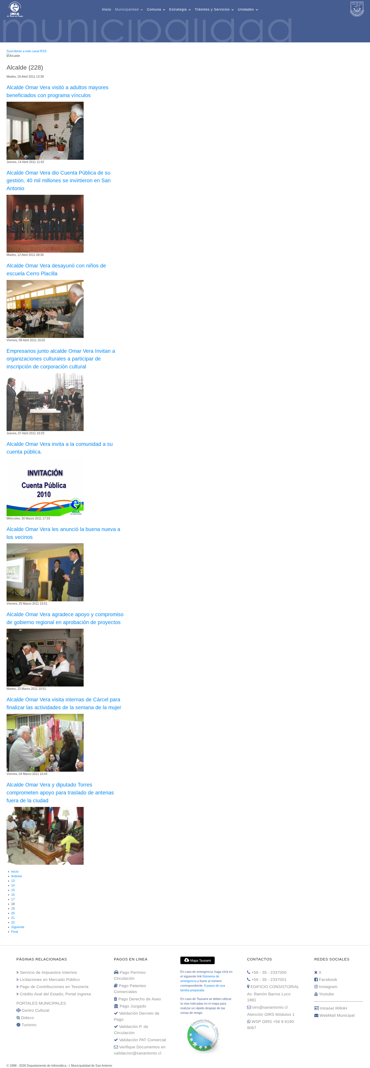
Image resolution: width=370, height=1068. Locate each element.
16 (13, 894)
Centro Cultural (35, 1010)
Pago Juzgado (133, 1006)
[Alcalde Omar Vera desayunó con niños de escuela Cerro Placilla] (45, 308)
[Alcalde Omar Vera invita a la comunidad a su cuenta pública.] (45, 487)
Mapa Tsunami (200, 960)
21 (13, 917)
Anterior (16, 876)
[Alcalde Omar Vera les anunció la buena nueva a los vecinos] (45, 572)
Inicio (14, 871)
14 (13, 885)
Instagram (328, 986)
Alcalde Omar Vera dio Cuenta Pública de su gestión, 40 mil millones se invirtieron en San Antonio (59, 181)
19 (13, 908)
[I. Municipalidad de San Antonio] (15, 8)
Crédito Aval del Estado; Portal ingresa (55, 994)
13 (13, 880)
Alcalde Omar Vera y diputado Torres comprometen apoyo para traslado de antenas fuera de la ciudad (60, 792)
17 (13, 899)
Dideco (27, 1017)
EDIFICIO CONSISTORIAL (275, 986)
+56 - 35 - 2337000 (269, 972)
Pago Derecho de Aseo (139, 999)
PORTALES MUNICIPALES (41, 1003)
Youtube (326, 994)
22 (13, 922)
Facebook (328, 979)
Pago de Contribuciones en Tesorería (54, 986)
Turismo (29, 1025)
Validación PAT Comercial (142, 1040)
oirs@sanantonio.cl (270, 1007)
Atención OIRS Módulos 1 (271, 1014)
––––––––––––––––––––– (338, 1001)
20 (13, 913)
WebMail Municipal (337, 1015)
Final (14, 931)
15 (13, 890)
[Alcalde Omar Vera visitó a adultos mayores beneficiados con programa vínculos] (45, 130)
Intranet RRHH (333, 1008)
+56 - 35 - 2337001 (269, 979)
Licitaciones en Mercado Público (50, 979)
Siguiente (17, 927)
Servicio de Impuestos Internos (48, 972)
